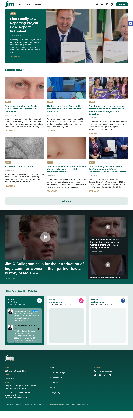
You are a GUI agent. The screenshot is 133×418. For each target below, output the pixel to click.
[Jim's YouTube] (102, 4)
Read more (15, 56)
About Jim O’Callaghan (58, 373)
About (21, 4)
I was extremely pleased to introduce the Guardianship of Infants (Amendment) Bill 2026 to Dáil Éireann (107, 169)
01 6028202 (9, 378)
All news (66, 201)
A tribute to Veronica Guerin (19, 166)
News (29, 4)
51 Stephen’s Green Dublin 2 (15, 371)
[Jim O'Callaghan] (9, 4)
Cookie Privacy (50, 404)
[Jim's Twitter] (97, 4)
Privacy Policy (54, 393)
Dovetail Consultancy (82, 404)
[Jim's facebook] (112, 4)
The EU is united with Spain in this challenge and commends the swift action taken (64, 109)
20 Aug (17, 328)
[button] (130, 23)
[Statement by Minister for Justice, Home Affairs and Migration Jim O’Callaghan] (24, 88)
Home (51, 368)
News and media (55, 378)
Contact (37, 4)
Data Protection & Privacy (37, 404)
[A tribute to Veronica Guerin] (24, 148)
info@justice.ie (26, 388)
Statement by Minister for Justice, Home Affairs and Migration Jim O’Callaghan (22, 109)
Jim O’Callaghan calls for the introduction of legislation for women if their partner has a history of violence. (44, 268)
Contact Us (53, 383)
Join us (122, 4)
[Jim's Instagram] (107, 4)
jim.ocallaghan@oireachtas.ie (16, 397)
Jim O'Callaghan (14, 404)
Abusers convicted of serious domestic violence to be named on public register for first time (66, 169)
